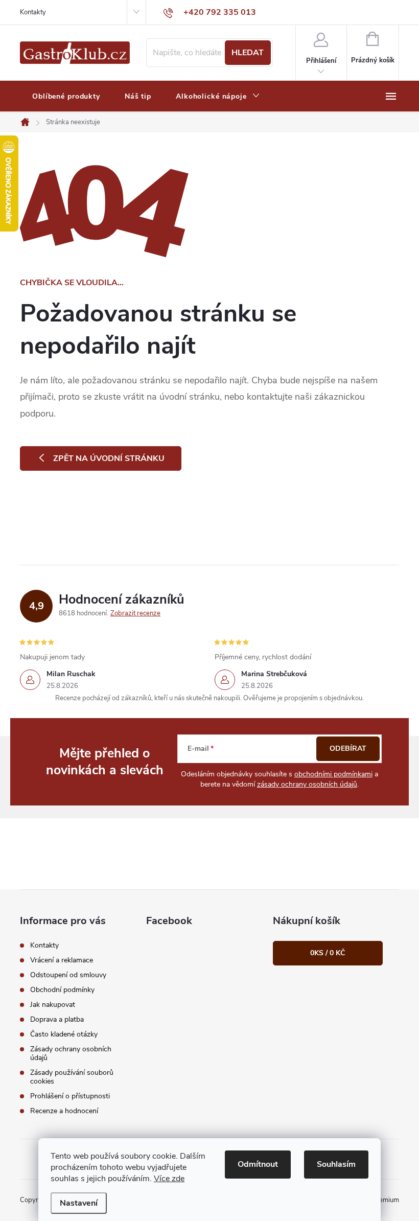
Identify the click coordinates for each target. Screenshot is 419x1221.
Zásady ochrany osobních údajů (70, 1053)
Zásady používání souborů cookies (71, 1077)
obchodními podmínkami (333, 774)
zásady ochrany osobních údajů (307, 784)
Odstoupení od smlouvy (68, 975)
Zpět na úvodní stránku (109, 458)
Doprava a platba (57, 1019)
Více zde (169, 1178)
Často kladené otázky (64, 1034)
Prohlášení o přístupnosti (70, 1096)
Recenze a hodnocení (64, 1111)
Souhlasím (336, 1164)
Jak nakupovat (52, 1004)
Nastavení (79, 1203)
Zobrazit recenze (135, 613)
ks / (327, 953)
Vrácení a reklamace (61, 960)
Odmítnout (258, 1164)
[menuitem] (66, 96)
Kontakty (33, 12)
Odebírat (348, 748)
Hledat (247, 52)
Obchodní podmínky (62, 990)
